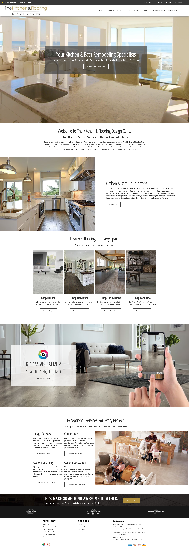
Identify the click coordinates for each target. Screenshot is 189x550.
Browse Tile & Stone (111, 311)
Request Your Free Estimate (96, 67)
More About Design (43, 453)
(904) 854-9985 (118, 526)
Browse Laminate (142, 311)
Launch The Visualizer (43, 378)
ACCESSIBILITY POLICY (117, 548)
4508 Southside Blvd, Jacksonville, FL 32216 (127, 524)
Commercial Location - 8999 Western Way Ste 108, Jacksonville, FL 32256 (129, 534)
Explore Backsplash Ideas (76, 484)
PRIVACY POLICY (104, 548)
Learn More (113, 204)
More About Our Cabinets (46, 482)
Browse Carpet (48, 311)
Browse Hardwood (79, 311)
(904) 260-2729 (118, 537)
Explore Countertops (75, 453)
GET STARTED (131, 501)
